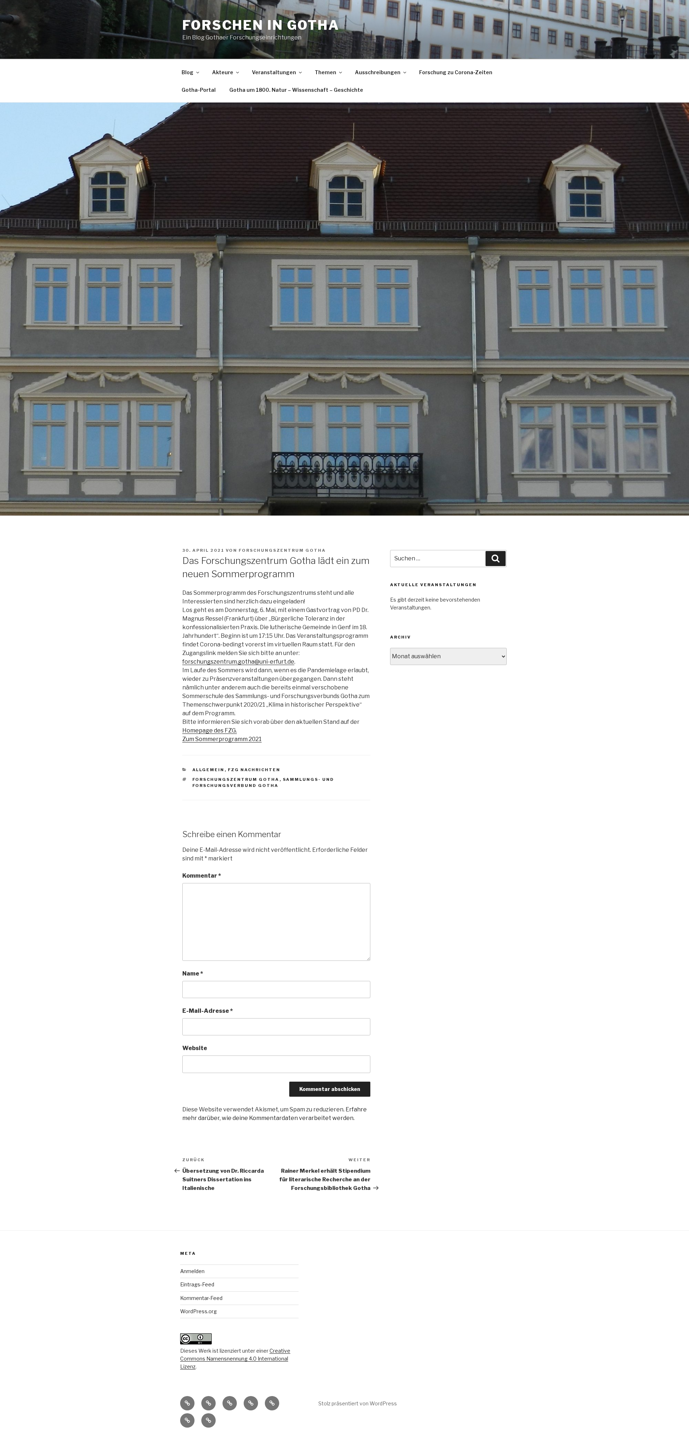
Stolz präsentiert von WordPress (357, 1403)
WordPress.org (198, 1311)
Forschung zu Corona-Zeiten (455, 72)
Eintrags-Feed (197, 1284)
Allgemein (208, 769)
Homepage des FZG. (209, 730)
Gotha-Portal (199, 90)
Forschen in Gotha (260, 25)
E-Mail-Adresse (207, 1010)
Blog (187, 72)
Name (192, 973)
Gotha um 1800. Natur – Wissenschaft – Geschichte (296, 90)
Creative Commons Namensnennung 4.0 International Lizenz (235, 1359)
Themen (325, 72)
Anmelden (192, 1271)
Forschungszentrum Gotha (282, 550)
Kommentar (201, 875)
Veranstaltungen (274, 72)
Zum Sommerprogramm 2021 (222, 739)
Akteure (222, 72)
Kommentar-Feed (201, 1298)
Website (194, 1048)
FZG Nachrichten (254, 769)
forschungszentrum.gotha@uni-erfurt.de (238, 661)
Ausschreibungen (377, 72)
